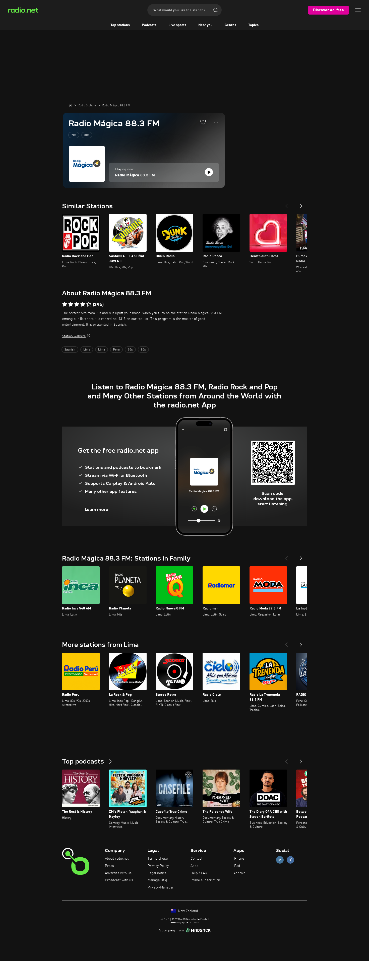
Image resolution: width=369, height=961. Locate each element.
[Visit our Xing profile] (290, 860)
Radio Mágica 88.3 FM (135, 175)
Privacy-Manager (161, 887)
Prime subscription (205, 880)
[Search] (216, 10)
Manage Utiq (157, 880)
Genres (230, 25)
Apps (194, 866)
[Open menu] (358, 10)
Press (109, 866)
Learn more (96, 509)
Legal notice (157, 873)
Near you (205, 25)
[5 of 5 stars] (89, 304)
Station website (74, 336)
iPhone (238, 858)
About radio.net (117, 858)
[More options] (216, 122)
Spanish (70, 349)
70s (73, 135)
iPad (236, 866)
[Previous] (286, 204)
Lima (86, 349)
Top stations (120, 25)
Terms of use (158, 858)
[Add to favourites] (203, 122)
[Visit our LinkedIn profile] (280, 860)
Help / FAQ (199, 873)
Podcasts (149, 25)
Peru (116, 349)
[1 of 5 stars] (65, 304)
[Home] (71, 105)
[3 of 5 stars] (77, 304)
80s (86, 135)
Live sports (177, 25)
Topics (253, 25)
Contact (197, 858)
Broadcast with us (119, 880)
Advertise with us (118, 873)
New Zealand (187, 911)
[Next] (301, 204)
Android (239, 873)
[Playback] (209, 172)
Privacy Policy (158, 866)
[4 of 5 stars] (83, 304)
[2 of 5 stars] (71, 304)
